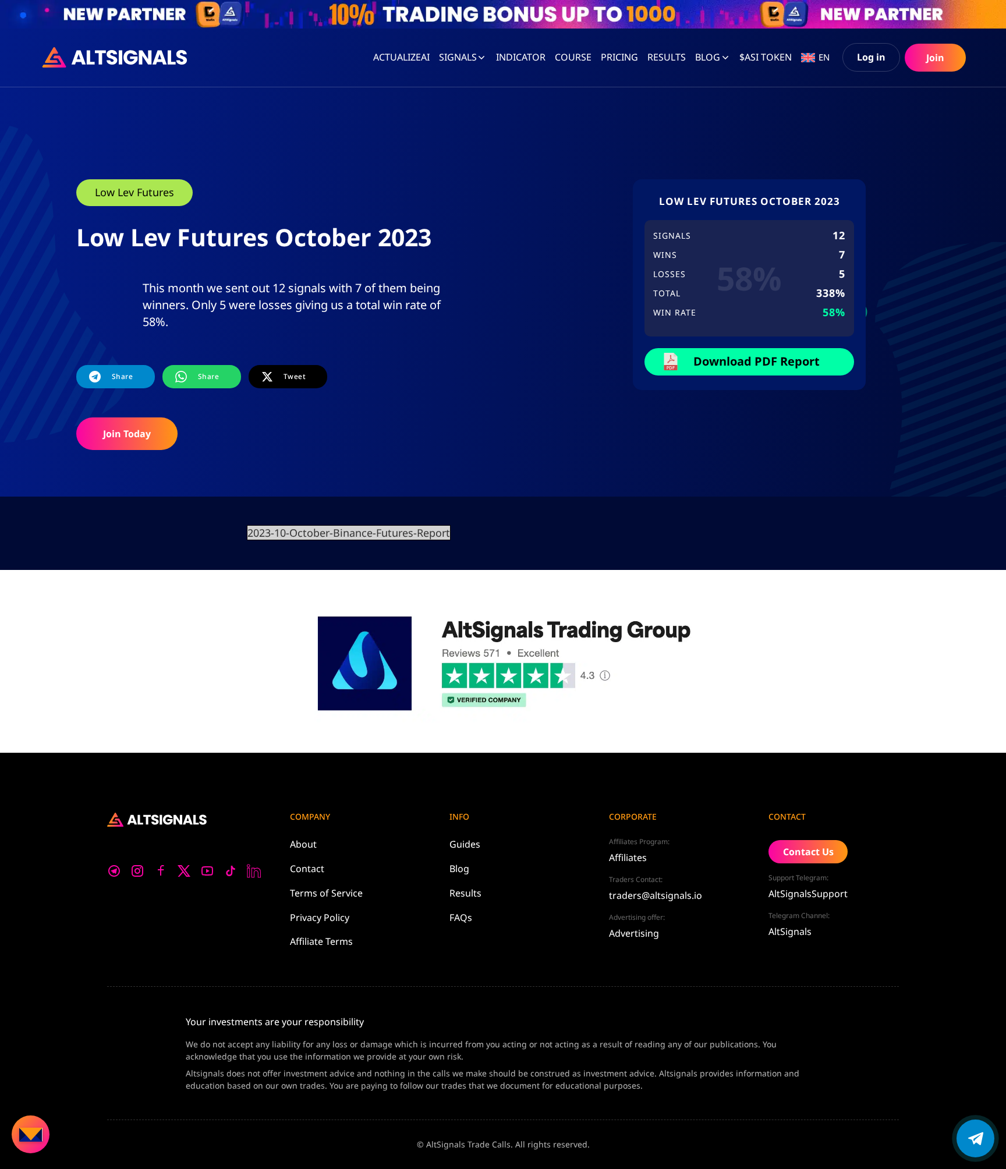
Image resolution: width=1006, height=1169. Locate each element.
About (303, 844)
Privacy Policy (319, 917)
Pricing (619, 57)
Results (465, 893)
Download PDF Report (756, 361)
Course (573, 57)
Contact (307, 868)
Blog (707, 57)
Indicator (520, 57)
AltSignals (790, 931)
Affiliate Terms (321, 941)
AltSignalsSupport (808, 893)
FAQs (460, 917)
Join (935, 57)
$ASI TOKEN (765, 57)
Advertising (634, 933)
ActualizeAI (401, 57)
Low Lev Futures (134, 192)
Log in (871, 57)
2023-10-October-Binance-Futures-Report (348, 533)
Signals (458, 57)
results (666, 57)
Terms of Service (326, 893)
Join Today (127, 433)
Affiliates (628, 857)
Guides (464, 844)
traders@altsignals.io (655, 895)
